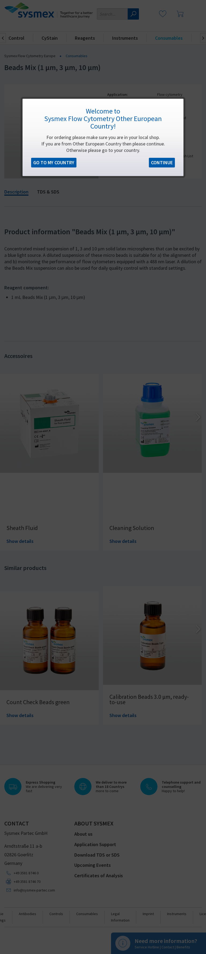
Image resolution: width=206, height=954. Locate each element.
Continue (162, 162)
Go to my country (53, 162)
